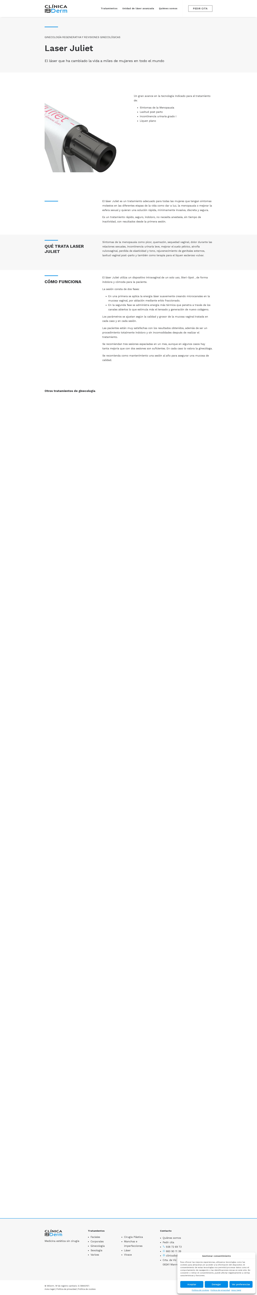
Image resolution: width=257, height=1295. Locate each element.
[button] (128, 488)
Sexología (96, 1250)
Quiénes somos (168, 8)
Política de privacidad (220, 1290)
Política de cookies (200, 1290)
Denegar (216, 1284)
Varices (95, 1254)
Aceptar (191, 1284)
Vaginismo (128, 791)
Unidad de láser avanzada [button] (138, 8)
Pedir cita (168, 1242)
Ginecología (98, 1245)
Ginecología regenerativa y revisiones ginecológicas (82, 37)
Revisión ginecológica (128, 994)
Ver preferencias (241, 1284)
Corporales (97, 1241)
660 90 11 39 (173, 1251)
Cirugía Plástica (133, 1236)
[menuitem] (109, 8)
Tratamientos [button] (109, 8)
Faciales (95, 1236)
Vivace (128, 1254)
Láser (127, 1250)
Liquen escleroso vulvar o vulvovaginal (128, 587)
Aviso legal (236, 1290)
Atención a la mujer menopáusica (128, 1198)
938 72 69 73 (174, 1246)
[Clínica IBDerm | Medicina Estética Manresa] (56, 8)
